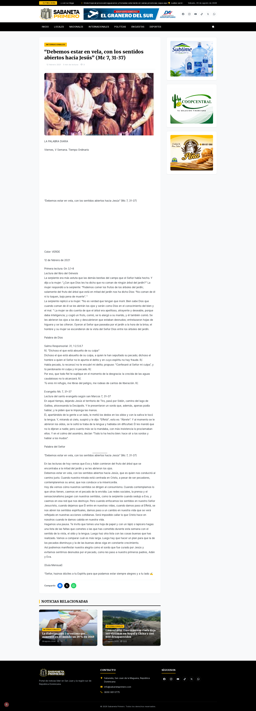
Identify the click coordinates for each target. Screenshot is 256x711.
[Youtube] (195, 14)
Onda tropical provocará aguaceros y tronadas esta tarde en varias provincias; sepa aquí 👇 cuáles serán (107, 3)
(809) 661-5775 (112, 692)
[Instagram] (189, 14)
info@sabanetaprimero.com (117, 687)
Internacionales (99, 26)
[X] (208, 14)
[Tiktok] (201, 14)
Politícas (120, 26)
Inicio (45, 26)
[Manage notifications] (6, 704)
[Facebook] (183, 14)
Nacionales (76, 26)
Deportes (155, 26)
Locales (59, 26)
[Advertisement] (99, 176)
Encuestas (137, 26)
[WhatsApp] (73, 585)
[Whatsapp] (214, 14)
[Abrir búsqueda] (213, 26)
